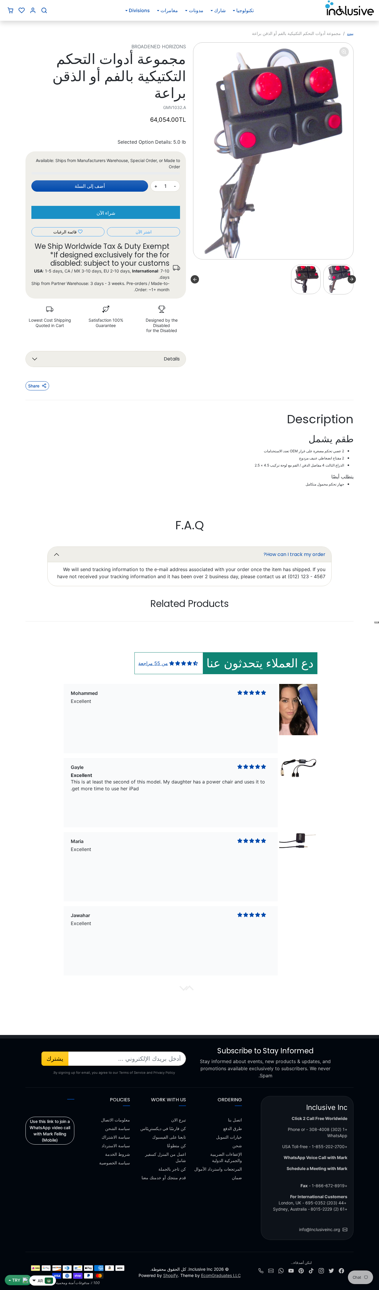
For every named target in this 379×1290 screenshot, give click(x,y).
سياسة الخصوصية (114, 1162)
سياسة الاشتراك (116, 1137)
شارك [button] (220, 10)
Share (33, 385)
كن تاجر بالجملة (172, 1169)
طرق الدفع (232, 1128)
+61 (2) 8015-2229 (329, 1209)
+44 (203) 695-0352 (325, 1202)
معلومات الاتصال (115, 1119)
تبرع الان (178, 1119)
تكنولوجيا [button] (245, 10)
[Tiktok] (311, 1270)
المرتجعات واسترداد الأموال (218, 1169)
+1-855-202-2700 (329, 1146)
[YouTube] (291, 1270)
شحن (237, 1145)
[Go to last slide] (352, 279)
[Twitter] (331, 1270)
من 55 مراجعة (153, 663)
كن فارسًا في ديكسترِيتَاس (163, 1128)
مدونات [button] (196, 10)
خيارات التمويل (229, 1137)
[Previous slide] (335, 621)
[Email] (271, 1270)
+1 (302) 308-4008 (328, 1129)
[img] (183, 663)
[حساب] (32, 10)
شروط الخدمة (117, 1154)
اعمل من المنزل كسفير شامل (165, 1157)
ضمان (237, 1177)
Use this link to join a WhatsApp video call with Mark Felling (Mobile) (50, 1130)
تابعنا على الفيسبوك (169, 1137)
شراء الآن (106, 213)
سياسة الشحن (117, 1128)
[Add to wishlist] (376, 622)
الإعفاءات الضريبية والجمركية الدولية (226, 1157)
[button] (44, 10)
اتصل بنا (235, 1119)
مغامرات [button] (169, 10)
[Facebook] (341, 1270)
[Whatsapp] (281, 1270)
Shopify (170, 1275)
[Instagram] (321, 1270)
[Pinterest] (301, 1270)
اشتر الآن (144, 231)
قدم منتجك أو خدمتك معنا (164, 1177)
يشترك (54, 1058)
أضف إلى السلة (90, 186)
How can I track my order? (294, 554)
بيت (350, 33)
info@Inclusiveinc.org (319, 1229)
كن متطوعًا (176, 1145)
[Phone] (261, 1270)
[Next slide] (195, 279)
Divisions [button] (139, 10)
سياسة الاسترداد (116, 1145)
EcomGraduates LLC (221, 1275)
